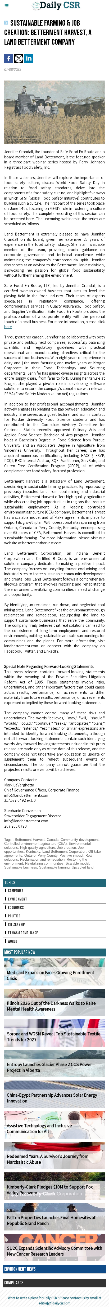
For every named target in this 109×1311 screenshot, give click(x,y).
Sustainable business (20, 867)
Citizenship (16, 924)
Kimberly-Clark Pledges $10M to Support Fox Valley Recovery (50, 1190)
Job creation (66, 848)
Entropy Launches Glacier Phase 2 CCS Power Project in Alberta (49, 1067)
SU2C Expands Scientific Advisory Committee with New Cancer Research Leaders (54, 1251)
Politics (13, 916)
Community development (80, 840)
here (8, 326)
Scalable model (77, 863)
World (12, 941)
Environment (17, 899)
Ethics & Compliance (22, 933)
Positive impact (71, 855)
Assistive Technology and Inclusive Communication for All (39, 1128)
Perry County (47, 855)
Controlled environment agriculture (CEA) (35, 844)
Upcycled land (82, 867)
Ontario (29, 855)
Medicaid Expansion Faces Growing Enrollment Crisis (50, 975)
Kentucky (33, 851)
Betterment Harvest (30, 840)
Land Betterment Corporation (64, 851)
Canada (52, 840)
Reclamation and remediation (42, 859)
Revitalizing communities (44, 863)
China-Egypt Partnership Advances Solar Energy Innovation (52, 1098)
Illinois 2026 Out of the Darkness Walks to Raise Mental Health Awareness (51, 1006)
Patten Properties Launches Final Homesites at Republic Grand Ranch (51, 1220)
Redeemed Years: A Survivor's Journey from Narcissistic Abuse (47, 1159)
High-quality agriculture (37, 848)
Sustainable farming (54, 867)
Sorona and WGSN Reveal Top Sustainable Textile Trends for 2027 (54, 1037)
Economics (15, 907)
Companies (15, 890)
